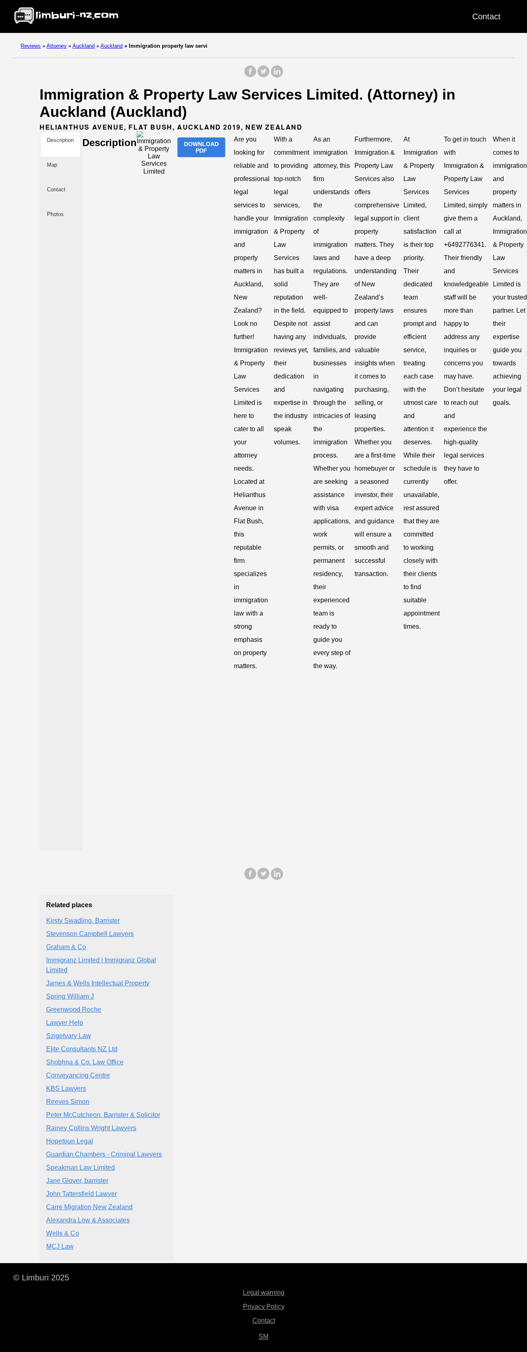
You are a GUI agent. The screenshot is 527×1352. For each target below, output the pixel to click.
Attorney (57, 46)
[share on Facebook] (250, 75)
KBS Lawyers (66, 1088)
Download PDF (201, 147)
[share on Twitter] (263, 75)
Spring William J (70, 996)
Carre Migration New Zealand (89, 1206)
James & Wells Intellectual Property (97, 983)
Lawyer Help (64, 1022)
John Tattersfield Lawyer (81, 1193)
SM (263, 1336)
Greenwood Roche (73, 1009)
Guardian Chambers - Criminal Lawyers (104, 1154)
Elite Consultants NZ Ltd (81, 1048)
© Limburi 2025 (41, 1277)
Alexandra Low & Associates (88, 1220)
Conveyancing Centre (78, 1075)
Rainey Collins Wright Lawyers (91, 1127)
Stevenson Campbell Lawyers (90, 933)
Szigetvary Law (68, 1035)
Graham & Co (66, 946)
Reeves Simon (67, 1101)
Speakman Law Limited (80, 1167)
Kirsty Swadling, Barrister (83, 920)
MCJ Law (60, 1246)
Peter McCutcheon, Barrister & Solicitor (103, 1114)
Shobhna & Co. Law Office (85, 1062)
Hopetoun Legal (69, 1141)
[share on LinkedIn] (276, 75)
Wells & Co (62, 1233)
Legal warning (263, 1292)
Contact (486, 16)
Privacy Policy (263, 1306)
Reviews (31, 46)
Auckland (83, 46)
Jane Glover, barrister (77, 1180)
